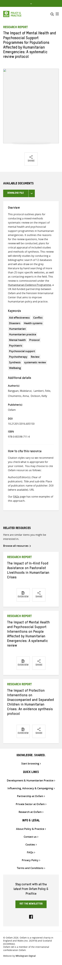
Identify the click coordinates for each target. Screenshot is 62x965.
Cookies (30, 844)
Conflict (37, 317)
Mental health (17, 340)
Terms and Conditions (30, 868)
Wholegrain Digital (26, 955)
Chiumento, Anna (18, 396)
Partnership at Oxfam (30, 796)
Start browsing (30, 763)
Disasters (14, 323)
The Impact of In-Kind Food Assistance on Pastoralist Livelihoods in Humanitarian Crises (28, 571)
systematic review (35, 362)
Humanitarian (17, 329)
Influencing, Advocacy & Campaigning (30, 788)
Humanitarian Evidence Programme (29, 285)
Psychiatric (15, 345)
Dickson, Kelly (39, 396)
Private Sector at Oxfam (30, 804)
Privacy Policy (30, 860)
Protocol (34, 340)
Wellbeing (15, 368)
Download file (15, 193)
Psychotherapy (18, 357)
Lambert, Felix (42, 391)
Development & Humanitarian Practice (30, 780)
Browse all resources (15, 546)
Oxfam (12, 410)
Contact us (30, 836)
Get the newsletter (31, 904)
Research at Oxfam (30, 812)
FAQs (16, 496)
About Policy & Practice (30, 828)
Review (35, 357)
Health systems (33, 323)
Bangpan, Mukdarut (20, 391)
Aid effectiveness (19, 317)
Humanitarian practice (22, 334)
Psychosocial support (22, 351)
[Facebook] (31, 916)
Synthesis (15, 362)
